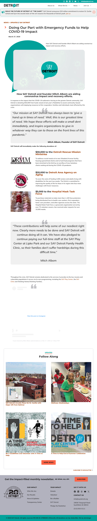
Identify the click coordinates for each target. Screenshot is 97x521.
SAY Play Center (67, 279)
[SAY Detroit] (11, 6)
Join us (68, 13)
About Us (51, 6)
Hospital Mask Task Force (55, 192)
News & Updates (33, 498)
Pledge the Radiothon (58, 506)
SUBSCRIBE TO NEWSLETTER (82, 470)
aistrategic (87, 518)
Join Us (86, 6)
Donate (53, 491)
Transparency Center (34, 502)
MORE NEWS (48, 462)
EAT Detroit (54, 502)
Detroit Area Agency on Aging (56, 173)
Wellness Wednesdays (60, 403)
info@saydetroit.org (87, 1)
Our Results (31, 495)
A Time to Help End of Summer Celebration (68, 453)
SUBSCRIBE (81, 479)
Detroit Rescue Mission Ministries (58, 153)
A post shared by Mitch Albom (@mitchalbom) (26, 341)
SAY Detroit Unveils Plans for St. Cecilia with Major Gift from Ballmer (23, 404)
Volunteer (53, 495)
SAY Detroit (25, 23)
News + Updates (11, 23)
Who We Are (31, 491)
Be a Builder (54, 498)
